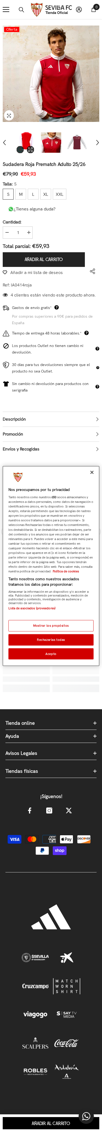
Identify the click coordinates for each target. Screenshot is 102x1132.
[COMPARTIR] (91, 271)
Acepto (50, 653)
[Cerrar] (92, 472)
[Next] (98, 142)
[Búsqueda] (21, 10)
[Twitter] (68, 810)
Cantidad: (12, 222)
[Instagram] (49, 810)
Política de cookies (66, 571)
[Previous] (4, 142)
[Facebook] (29, 810)
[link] (26, 679)
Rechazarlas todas (51, 639)
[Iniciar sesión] (78, 9)
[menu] (6, 9)
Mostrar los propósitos (51, 625)
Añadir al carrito (44, 259)
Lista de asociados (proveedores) (31, 608)
